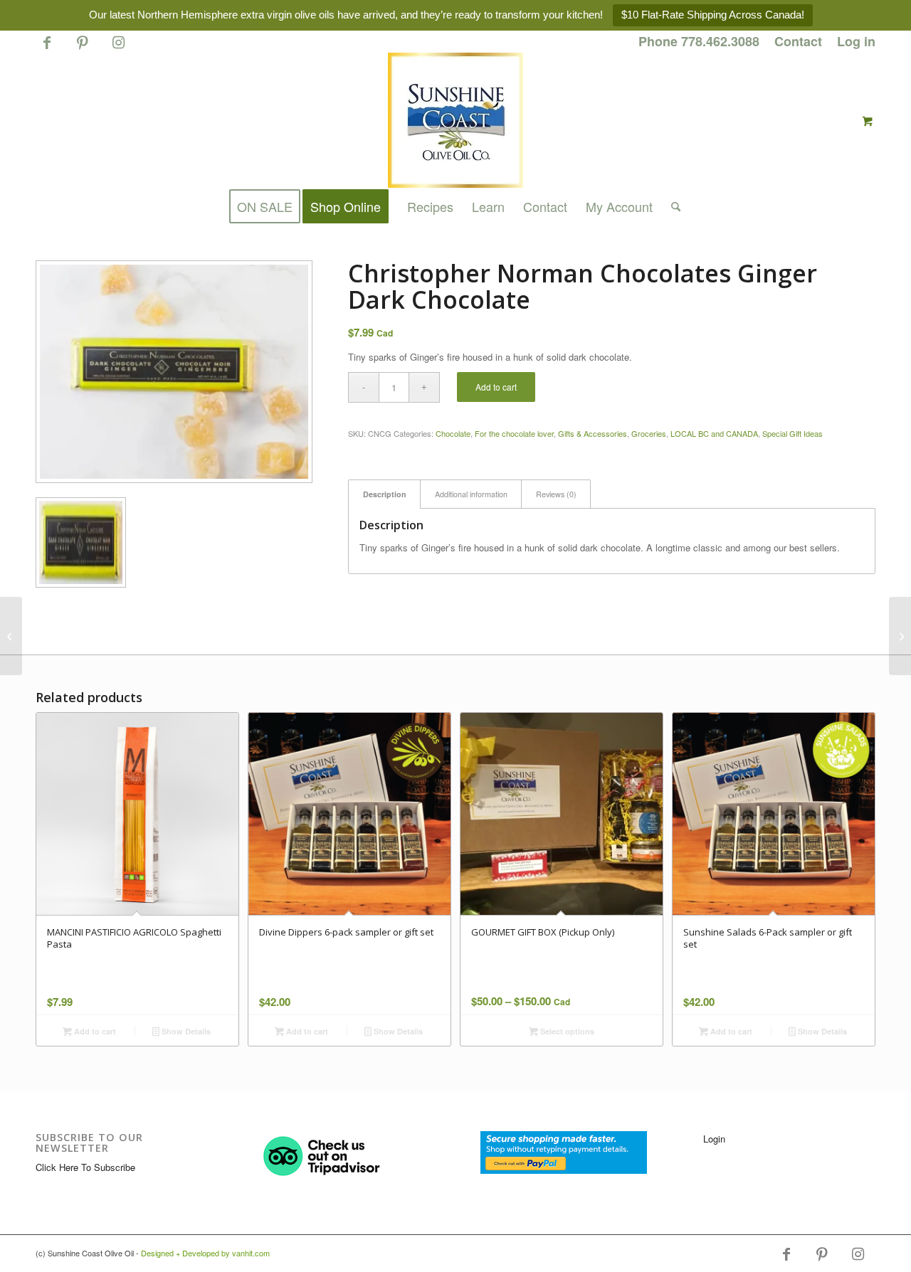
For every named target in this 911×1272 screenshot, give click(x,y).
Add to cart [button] (94, 1031)
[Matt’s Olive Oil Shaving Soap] (900, 636)
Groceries (648, 433)
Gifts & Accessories (592, 433)
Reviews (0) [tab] (556, 494)
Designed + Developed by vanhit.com (205, 1252)
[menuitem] (699, 42)
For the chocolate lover (514, 433)
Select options (566, 1031)
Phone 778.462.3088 (698, 41)
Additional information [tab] (471, 494)
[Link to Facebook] (46, 48)
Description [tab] (384, 494)
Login (714, 1138)
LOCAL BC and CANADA (714, 433)
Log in (856, 41)
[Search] (671, 206)
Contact (798, 41)
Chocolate (453, 433)
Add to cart (496, 387)
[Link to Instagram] (118, 48)
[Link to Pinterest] (82, 48)
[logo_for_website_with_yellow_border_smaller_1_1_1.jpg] (455, 120)
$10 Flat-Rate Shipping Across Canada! (712, 15)
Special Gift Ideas (792, 433)
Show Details (185, 1031)
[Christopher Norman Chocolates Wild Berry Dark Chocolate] (11, 636)
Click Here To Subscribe (85, 1167)
